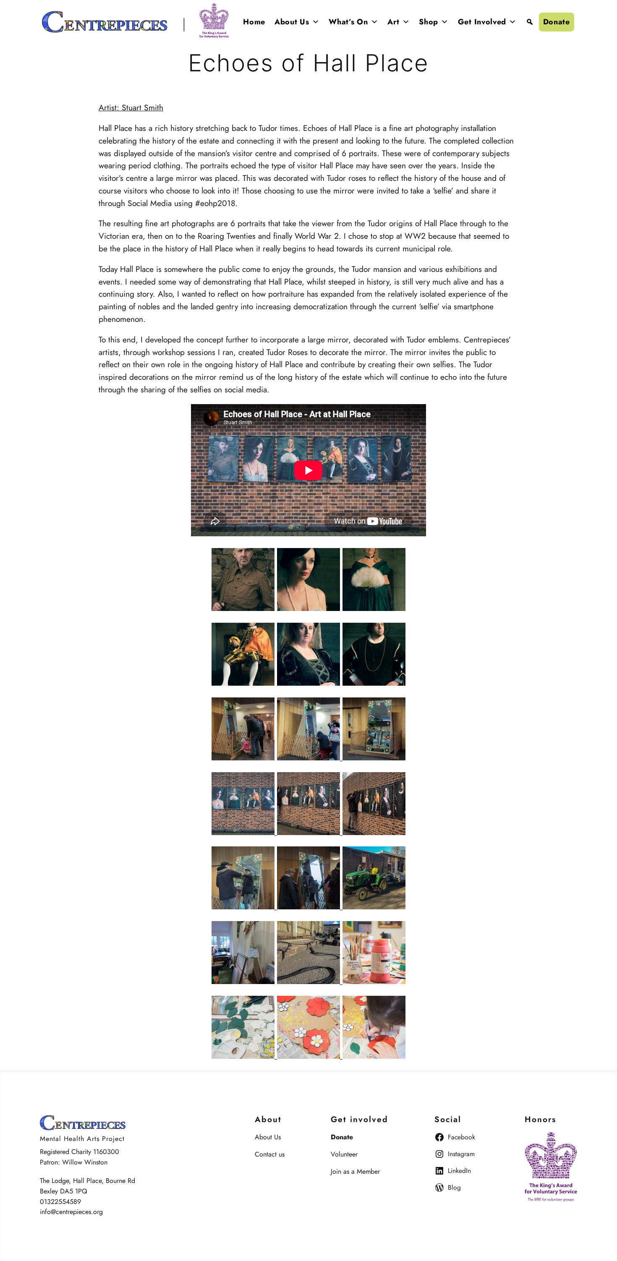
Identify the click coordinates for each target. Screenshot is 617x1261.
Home (254, 21)
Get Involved (482, 21)
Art (393, 21)
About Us (292, 21)
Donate (556, 21)
